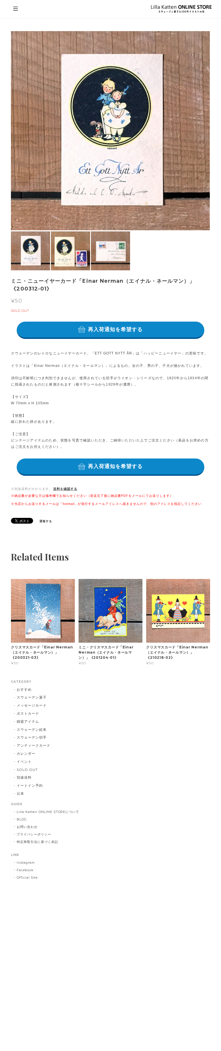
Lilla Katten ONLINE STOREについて (48, 812)
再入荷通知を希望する (115, 329)
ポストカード (28, 713)
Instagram (26, 863)
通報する (45, 521)
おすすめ (24, 689)
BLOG (22, 819)
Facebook (25, 870)
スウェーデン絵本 (32, 729)
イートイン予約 (30, 785)
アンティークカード (33, 745)
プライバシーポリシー (34, 834)
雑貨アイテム (28, 721)
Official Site (27, 877)
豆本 (20, 793)
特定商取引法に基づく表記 (37, 842)
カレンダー (26, 753)
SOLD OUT (27, 769)
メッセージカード (32, 705)
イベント (24, 761)
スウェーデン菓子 (32, 697)
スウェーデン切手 (32, 737)
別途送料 (24, 777)
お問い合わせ (27, 827)
